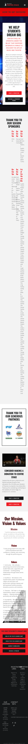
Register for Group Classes (14, 674)
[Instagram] (15, 722)
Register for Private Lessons (14, 679)
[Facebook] (12, 722)
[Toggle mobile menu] (25, 5)
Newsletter (22, 689)
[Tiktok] (14, 725)
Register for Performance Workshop (14, 684)
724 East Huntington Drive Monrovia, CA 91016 (5, 716)
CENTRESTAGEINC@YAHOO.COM (19, 717)
